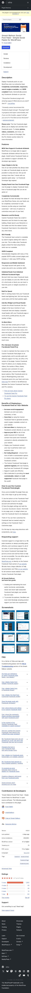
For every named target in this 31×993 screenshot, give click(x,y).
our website (23, 564)
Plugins (18, 927)
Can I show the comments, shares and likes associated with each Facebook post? (10, 716)
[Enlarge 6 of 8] (27, 635)
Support (5, 72)
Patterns (19, 930)
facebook (17, 856)
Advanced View (7, 868)
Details (6, 54)
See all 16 (26, 853)
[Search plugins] (20, 19)
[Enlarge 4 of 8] (27, 623)
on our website (23, 569)
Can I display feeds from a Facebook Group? (9, 689)
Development (8, 67)
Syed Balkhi (7, 43)
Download (6, 47)
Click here (5, 382)
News (3, 924)
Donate (19, 941)
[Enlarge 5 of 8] (12, 635)
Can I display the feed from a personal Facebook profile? (11, 695)
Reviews (6, 58)
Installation (7, 63)
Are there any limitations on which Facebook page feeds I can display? (10, 675)
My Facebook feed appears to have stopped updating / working (12, 762)
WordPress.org (6, 561)
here (14, 532)
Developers (5, 941)
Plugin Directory (6, 7)
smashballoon (9, 812)
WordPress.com (7, 950)
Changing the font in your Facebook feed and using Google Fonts (9, 748)
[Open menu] (28, 2)
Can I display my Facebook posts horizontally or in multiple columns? (13, 756)
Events (18, 938)
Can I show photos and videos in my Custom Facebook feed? (11, 708)
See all (27, 897)
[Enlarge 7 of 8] (12, 646)
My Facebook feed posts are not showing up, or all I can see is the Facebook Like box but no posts (12, 740)
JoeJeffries (11, 103)
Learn (3, 935)
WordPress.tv (7, 945)
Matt (4, 953)
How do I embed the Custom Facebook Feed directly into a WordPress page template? (11, 732)
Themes (18, 924)
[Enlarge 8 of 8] (27, 646)
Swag (19, 945)
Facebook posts (24, 863)
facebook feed (25, 856)
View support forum (8, 910)
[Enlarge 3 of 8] (12, 623)
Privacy (4, 930)
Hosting (4, 927)
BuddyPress (6, 959)
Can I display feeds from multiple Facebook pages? (10, 682)
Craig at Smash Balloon (12, 818)
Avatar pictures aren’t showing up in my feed (9, 783)
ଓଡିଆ (7, 967)
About (4, 921)
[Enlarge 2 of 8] (27, 612)
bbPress (5, 956)
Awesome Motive (10, 824)
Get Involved (20, 935)
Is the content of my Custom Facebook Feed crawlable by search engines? (11, 724)
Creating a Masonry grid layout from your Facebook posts (11, 777)
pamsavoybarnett (8, 120)
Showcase (19, 921)
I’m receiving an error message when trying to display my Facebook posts (10, 769)
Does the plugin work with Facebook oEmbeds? (10, 702)
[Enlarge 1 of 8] (12, 612)
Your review (5, 897)
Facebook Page (24, 860)
